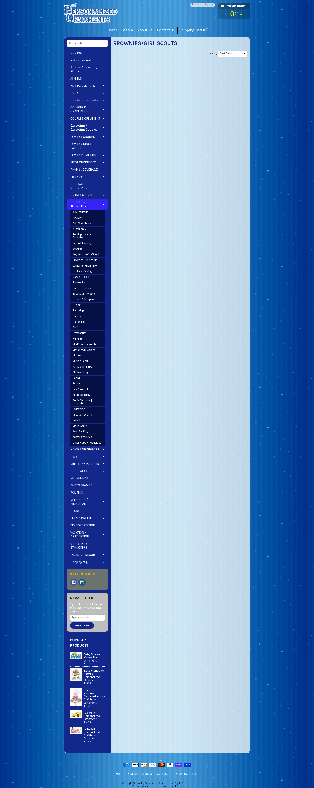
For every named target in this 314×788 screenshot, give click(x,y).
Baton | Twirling (82, 243)
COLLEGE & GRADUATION (79, 109)
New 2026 (77, 53)
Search (127, 30)
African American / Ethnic (84, 69)
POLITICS (76, 493)
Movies (77, 355)
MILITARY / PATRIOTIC (85, 464)
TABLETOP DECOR (82, 555)
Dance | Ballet (81, 277)
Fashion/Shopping (83, 299)
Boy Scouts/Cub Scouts (87, 254)
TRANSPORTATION (82, 525)
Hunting (77, 339)
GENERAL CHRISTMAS (78, 186)
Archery (77, 218)
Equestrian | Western (85, 294)
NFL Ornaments (81, 60)
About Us (145, 30)
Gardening (79, 322)
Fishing (77, 305)
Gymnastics (79, 333)
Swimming (79, 409)
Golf (75, 327)
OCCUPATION (79, 471)
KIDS (73, 457)
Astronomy (79, 229)
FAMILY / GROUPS (82, 137)
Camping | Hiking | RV (85, 266)
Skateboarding (81, 395)
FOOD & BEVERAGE (84, 170)
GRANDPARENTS (81, 195)
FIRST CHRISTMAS (83, 162)
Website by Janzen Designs (146, 786)
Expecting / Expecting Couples (84, 128)
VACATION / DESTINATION (79, 535)
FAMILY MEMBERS (83, 155)
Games (77, 316)
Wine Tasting (80, 431)
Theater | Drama (82, 415)
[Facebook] (73, 582)
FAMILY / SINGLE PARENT (82, 146)
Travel (76, 420)
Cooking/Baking (82, 271)
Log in (195, 5)
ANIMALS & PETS (82, 86)
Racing (76, 378)
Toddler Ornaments (84, 100)
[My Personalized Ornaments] (91, 18)
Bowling (77, 249)
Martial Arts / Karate (85, 344)
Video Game (80, 426)
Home (112, 30)
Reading (77, 383)
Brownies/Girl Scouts (85, 260)
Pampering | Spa (82, 367)
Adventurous (80, 212)
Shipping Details (193, 30)
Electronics (79, 282)
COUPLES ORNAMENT (85, 118)
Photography (80, 372)
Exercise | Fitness (82, 288)
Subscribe (82, 625)
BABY (74, 93)
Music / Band (80, 361)
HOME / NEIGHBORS (84, 449)
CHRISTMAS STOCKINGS (78, 546)
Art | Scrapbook (82, 223)
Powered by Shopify (171, 786)
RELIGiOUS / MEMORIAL (79, 502)
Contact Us (166, 30)
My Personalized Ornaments (155, 783)
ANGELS (76, 78)
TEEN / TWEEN (80, 518)
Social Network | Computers (82, 402)
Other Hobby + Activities (87, 443)
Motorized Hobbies (84, 350)
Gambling (78, 310)
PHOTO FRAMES (81, 485)
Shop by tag (79, 562)
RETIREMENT (79, 478)
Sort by (213, 54)
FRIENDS (76, 177)
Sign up (208, 5)
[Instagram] (82, 582)
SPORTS (76, 511)
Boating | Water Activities (82, 236)
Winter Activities (82, 437)
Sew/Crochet (80, 389)
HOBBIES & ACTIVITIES (78, 204)
